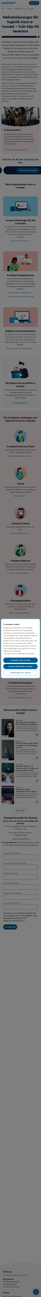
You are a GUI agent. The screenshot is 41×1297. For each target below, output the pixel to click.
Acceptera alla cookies (20, 660)
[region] (20, 648)
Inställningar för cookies (20, 673)
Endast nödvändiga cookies (20, 666)
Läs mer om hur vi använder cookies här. (19, 654)
